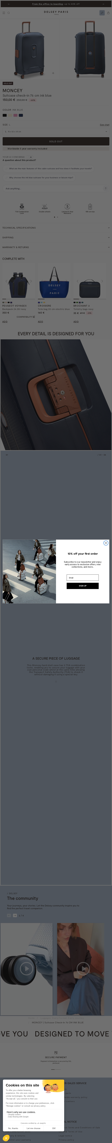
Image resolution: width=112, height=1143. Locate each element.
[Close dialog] (106, 543)
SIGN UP (82, 586)
